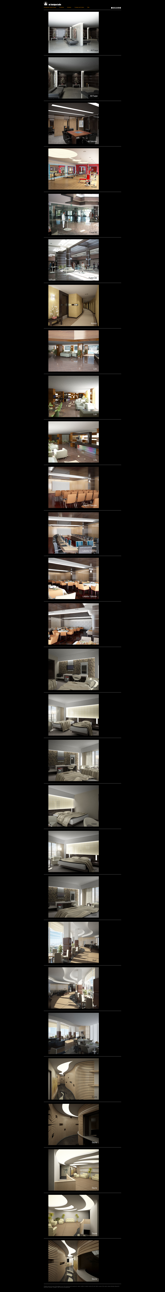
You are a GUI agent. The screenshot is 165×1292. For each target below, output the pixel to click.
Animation (69, 7)
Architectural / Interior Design (50, 7)
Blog (88, 7)
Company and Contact (79, 7)
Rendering (61, 7)
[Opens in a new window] (120, 8)
